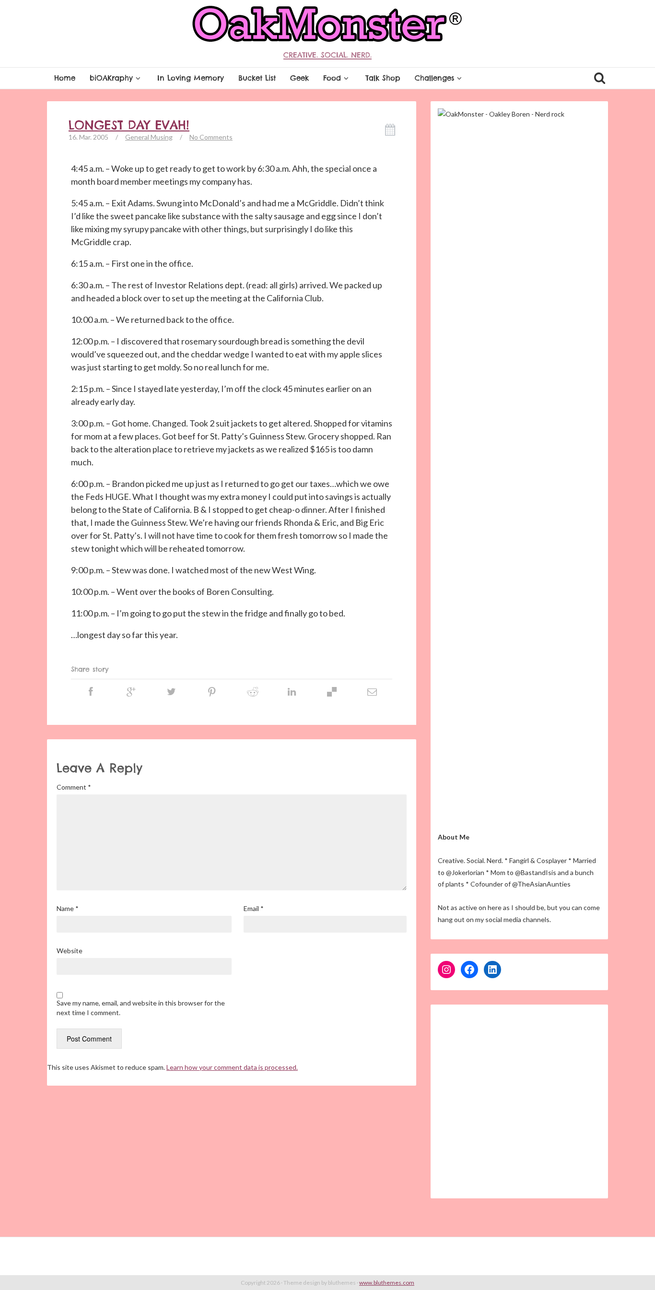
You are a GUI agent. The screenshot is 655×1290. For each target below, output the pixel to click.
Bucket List (257, 78)
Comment (74, 787)
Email (254, 908)
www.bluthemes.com (386, 1282)
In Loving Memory (190, 78)
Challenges (434, 78)
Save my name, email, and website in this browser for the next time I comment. (141, 1008)
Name (68, 908)
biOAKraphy (111, 78)
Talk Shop (382, 78)
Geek (299, 78)
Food (332, 78)
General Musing (149, 137)
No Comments (211, 137)
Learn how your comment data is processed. (232, 1067)
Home (64, 78)
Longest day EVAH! (129, 125)
